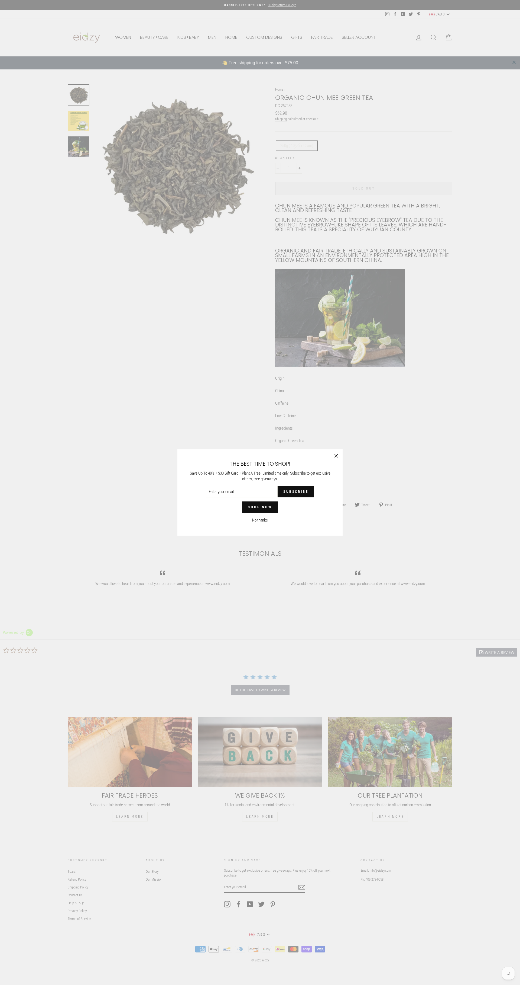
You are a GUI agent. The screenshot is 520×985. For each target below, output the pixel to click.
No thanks (260, 520)
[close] (514, 62)
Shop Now (260, 507)
